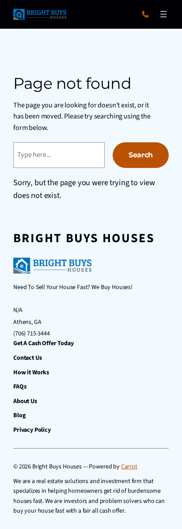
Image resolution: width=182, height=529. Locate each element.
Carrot (129, 466)
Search (141, 154)
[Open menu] (163, 14)
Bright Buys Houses (84, 238)
